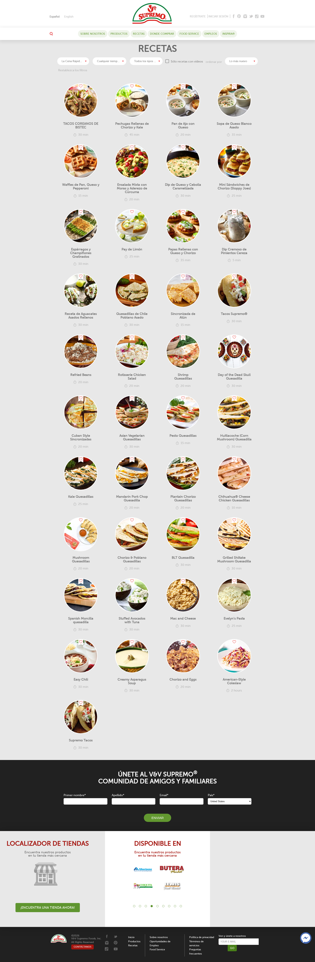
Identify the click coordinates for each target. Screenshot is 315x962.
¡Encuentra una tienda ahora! (47, 907)
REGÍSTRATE (198, 16)
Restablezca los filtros (72, 70)
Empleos (211, 33)
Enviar (157, 818)
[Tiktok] (257, 16)
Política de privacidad (201, 937)
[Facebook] (233, 16)
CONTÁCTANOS (82, 946)
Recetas (139, 33)
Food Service (189, 33)
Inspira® (228, 33)
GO (232, 948)
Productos (118, 33)
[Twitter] (251, 16)
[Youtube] (262, 16)
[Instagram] (245, 16)
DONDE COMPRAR (162, 33)
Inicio (131, 937)
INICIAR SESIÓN (218, 16)
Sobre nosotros (92, 33)
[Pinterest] (238, 16)
